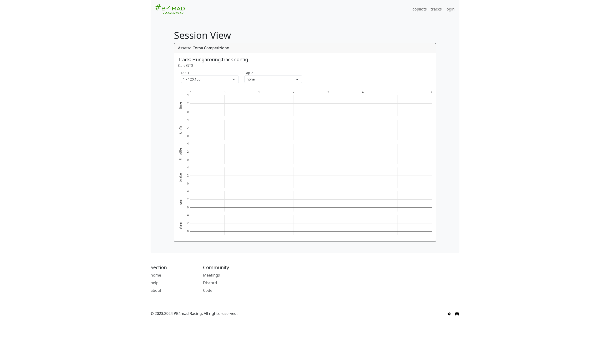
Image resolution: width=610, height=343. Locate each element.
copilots (419, 9)
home (156, 275)
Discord (210, 282)
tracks (436, 9)
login (450, 9)
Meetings (211, 275)
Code (207, 290)
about (156, 290)
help (154, 282)
